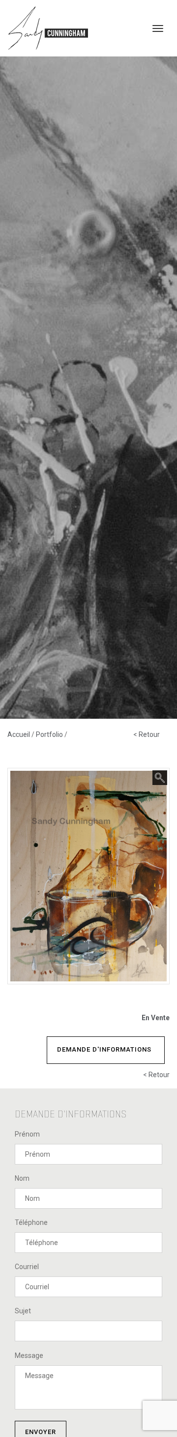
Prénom (27, 1134)
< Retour (146, 734)
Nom (22, 1178)
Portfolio (50, 734)
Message (29, 1355)
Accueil (19, 734)
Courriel (27, 1267)
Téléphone (31, 1222)
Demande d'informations (104, 1049)
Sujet (23, 1311)
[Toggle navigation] (158, 28)
